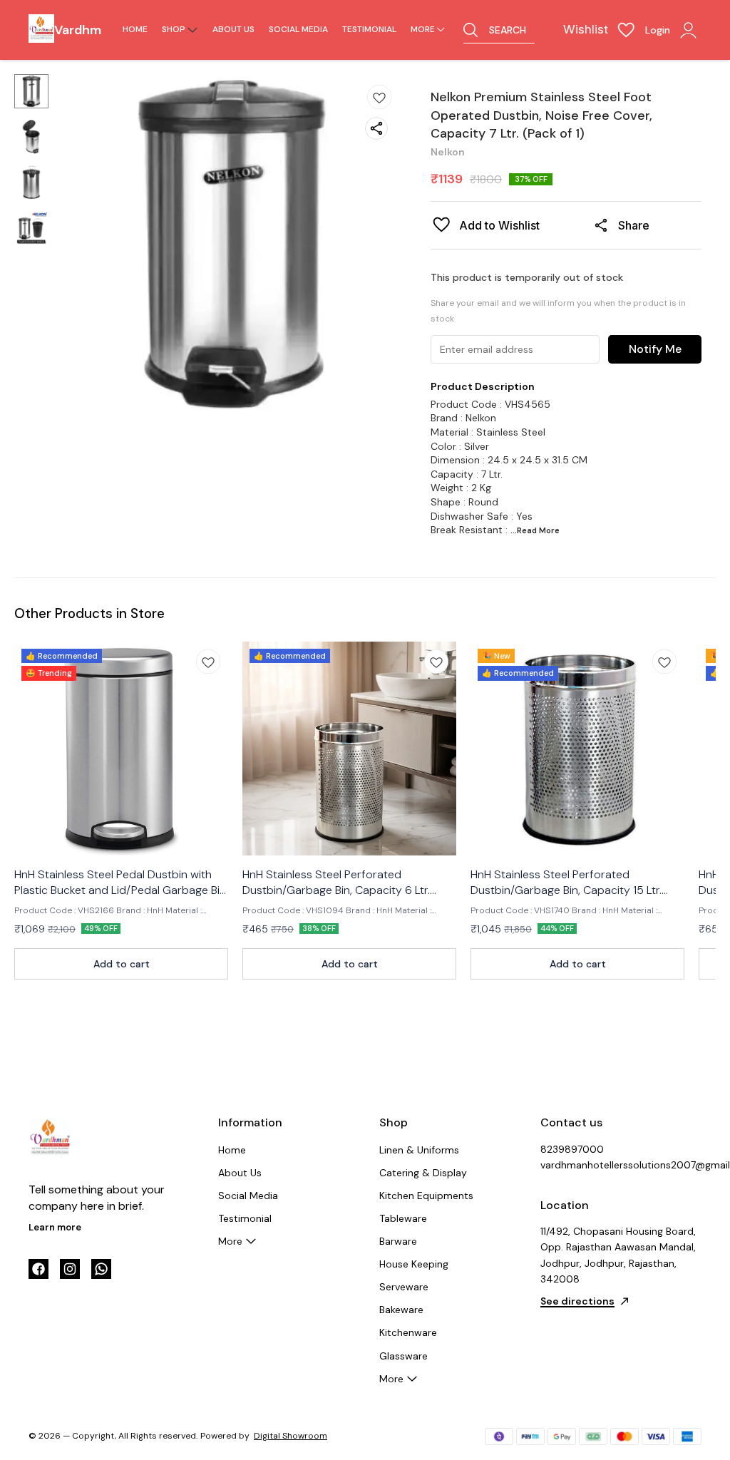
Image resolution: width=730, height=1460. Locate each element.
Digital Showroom (290, 1435)
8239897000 (572, 1149)
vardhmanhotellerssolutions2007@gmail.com (618, 1164)
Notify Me (655, 348)
